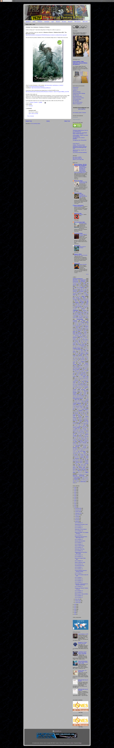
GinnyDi (76, 354)
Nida (87, 398)
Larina (74, 376)
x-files (86, 479)
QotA (79, 415)
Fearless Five (76, 345)
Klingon (86, 374)
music (85, 393)
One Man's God (76, 94)
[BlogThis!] (27, 104)
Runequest (83, 422)
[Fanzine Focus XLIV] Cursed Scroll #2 (83, 182)
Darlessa (79, 325)
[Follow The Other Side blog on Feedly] (77, 127)
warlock (74, 467)
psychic (83, 414)
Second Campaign (76, 427)
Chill (77, 312)
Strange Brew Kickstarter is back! (81, 524)
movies (74, 393)
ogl (84, 403)
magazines (74, 381)
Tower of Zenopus (78, 193)
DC (82, 326)
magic (83, 381)
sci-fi (84, 425)
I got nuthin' (85, 364)
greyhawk (80, 355)
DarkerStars (75, 325)
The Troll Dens (77, 245)
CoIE (86, 316)
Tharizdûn (84, 447)
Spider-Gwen (85, 435)
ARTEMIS (85, 293)
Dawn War (78, 326)
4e (83, 285)
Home (48, 121)
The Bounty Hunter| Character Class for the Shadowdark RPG (80, 131)
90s (73, 287)
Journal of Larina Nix (78, 371)
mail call (84, 382)
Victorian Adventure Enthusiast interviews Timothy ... (81, 571)
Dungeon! (74, 338)
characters (84, 310)
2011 (75, 607)
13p (83, 282)
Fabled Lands (77, 263)
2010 (75, 609)
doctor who (75, 331)
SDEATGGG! (75, 426)
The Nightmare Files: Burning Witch (79, 140)
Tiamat (84, 452)
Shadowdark (84, 428)
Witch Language (79, 474)
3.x (79, 285)
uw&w (81, 459)
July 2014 (77, 516)
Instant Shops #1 (76, 143)
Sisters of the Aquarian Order (79, 432)
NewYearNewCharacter (78, 398)
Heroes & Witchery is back (80, 562)
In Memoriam (84, 365)
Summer (78, 439)
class (87, 312)
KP (73, 375)
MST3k (81, 393)
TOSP (81, 453)
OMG (84, 404)
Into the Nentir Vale (78, 368)
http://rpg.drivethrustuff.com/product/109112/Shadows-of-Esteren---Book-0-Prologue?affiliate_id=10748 (47, 91)
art (80, 293)
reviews (86, 420)
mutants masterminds (77, 394)
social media (79, 433)
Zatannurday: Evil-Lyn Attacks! (81, 529)
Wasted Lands (82, 467)
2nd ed (74, 285)
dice (82, 328)
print (85, 413)
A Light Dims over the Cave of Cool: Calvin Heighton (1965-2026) (82, 652)
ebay (79, 338)
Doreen (81, 331)
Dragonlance (77, 335)
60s (76, 286)
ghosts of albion (84, 353)
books (87, 303)
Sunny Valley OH (84, 439)
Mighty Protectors (79, 387)
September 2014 (78, 513)
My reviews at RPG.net (77, 158)
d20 (87, 322)
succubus (74, 439)
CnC (75, 316)
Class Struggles (78, 313)
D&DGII (83, 322)
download (85, 331)
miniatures (86, 387)
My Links (64, 21)
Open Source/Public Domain (79, 405)
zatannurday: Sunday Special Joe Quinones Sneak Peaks (81, 584)
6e (78, 286)
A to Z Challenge (80, 287)
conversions (75, 321)
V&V (85, 459)
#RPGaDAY (83, 281)
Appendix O (28, 21)
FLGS (83, 347)
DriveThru (75, 337)
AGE (87, 291)
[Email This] (26, 104)
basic (83, 296)
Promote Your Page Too (76, 119)
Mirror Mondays (78, 388)
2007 (75, 614)
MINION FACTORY (78, 213)
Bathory (84, 297)
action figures (80, 288)
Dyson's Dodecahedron (79, 205)
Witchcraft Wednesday (78, 475)
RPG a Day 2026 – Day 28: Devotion (80, 255)
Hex (87, 359)
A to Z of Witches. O (79, 556)
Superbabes (75, 440)
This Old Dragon (76, 100)
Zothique (74, 482)
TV (78, 457)
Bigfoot (76, 300)
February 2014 (78, 600)
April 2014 (77, 521)
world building (77, 477)
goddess (81, 354)
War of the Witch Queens (77, 102)
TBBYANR (77, 446)
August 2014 (77, 514)
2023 (75, 492)
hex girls (75, 360)
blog (87, 301)
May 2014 (77, 519)
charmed (79, 311)
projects (74, 414)
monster (74, 389)
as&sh (74, 295)
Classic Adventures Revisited (77, 315)
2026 (75, 487)
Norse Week (81, 400)
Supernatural (86, 440)
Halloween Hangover (84, 356)
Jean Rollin (75, 370)
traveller (75, 454)
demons (76, 327)
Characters (40, 21)
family (85, 343)
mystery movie (85, 394)
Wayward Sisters (75, 468)
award (76, 296)
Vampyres (75, 463)
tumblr (76, 457)
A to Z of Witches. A (79, 597)
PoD (81, 413)
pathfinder (80, 410)
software (83, 433)
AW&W (87, 295)
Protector (78, 414)
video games (83, 464)
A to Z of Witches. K (79, 568)
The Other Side (75, 117)
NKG (83, 399)
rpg (80, 421)
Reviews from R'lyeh (78, 180)
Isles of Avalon (76, 369)
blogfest (77, 302)
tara (79, 445)
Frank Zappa (85, 348)
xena (73, 480)
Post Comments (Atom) (35, 123)
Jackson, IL (75, 90)
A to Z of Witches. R (79, 547)
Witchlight (74, 476)
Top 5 (77, 453)
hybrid (81, 364)
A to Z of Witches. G (79, 580)
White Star (80, 470)
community (80, 319)
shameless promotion (83, 429)
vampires (86, 462)
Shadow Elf (76, 428)
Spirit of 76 (74, 436)
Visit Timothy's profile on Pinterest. (79, 112)
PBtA (86, 410)
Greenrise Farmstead (78, 206)
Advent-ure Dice (83, 290)
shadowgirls (75, 429)
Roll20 (77, 421)
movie (85, 392)
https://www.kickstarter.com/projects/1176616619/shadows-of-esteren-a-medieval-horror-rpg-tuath (46, 34)
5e (87, 285)
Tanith (76, 445)
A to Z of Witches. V (79, 535)
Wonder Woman (82, 476)
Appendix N (75, 293)
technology (84, 446)
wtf (80, 479)
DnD (85, 330)
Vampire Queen (78, 462)
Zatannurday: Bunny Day (79, 549)
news (85, 397)
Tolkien (74, 453)
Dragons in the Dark (83, 264)
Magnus (79, 382)
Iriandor (86, 368)
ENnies (82, 342)
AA (87, 287)
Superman (80, 440)
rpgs (79, 422)
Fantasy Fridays (81, 344)
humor (80, 363)
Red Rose (85, 417)
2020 (75, 497)
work (87, 476)
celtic (85, 307)
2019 (75, 498)
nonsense (76, 400)
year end (77, 480)
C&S (73, 306)
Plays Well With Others (77, 96)
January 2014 (78, 602)
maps (78, 383)
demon (86, 326)
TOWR (84, 453)
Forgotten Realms (77, 348)
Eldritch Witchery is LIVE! (83, 634)
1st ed (79, 283)
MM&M (85, 388)
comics (86, 317)
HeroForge (83, 359)
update (83, 458)
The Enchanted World (77, 99)
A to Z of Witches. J (79, 573)
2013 (75, 604)
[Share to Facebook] (30, 104)
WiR (83, 472)
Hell (77, 359)
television (75, 447)
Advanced (75, 290)
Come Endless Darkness (78, 317)
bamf (79, 296)
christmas (82, 312)
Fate (87, 344)
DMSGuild (79, 330)
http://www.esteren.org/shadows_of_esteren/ (54, 85)
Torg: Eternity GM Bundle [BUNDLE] (80, 152)
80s (85, 286)
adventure (75, 291)
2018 (75, 500)
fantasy (74, 344)
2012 (75, 606)
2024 (75, 490)
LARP (80, 376)
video (77, 464)
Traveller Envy (83, 454)
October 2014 (78, 511)
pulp (86, 414)
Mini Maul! (81, 214)
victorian (86, 463)
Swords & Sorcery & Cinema (78, 97)
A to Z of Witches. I (78, 577)
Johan (87, 370)
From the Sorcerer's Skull (79, 222)
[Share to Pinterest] (31, 104)
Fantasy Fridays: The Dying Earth (82, 671)
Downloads (46, 21)
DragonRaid (74, 336)
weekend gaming (82, 468)
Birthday (81, 300)
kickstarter (31, 105)
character (75, 310)
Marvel (86, 383)
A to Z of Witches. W (79, 530)
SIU (86, 432)
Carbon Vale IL (86, 306)
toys (87, 453)
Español (74, 343)
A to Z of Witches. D (79, 590)
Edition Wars (85, 338)
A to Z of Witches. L (79, 567)
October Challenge (77, 403)
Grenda (74, 355)
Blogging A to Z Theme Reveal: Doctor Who (82, 643)
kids (73, 374)
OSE (85, 408)
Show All (87, 274)
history (86, 360)
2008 (75, 612)
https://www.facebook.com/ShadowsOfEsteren (41, 87)
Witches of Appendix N (77, 103)
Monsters (58, 21)
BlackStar (82, 301)
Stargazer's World (77, 254)
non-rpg (87, 399)
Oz (75, 410)
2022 (75, 494)
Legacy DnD (85, 376)
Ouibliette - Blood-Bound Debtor (79, 145)
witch (86, 472)
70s (81, 286)
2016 (75, 503)
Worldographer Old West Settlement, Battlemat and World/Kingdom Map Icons (80, 147)
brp (81, 305)
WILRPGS (79, 472)
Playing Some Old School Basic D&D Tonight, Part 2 (81, 537)
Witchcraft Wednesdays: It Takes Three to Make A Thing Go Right (83, 662)
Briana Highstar (77, 305)
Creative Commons (77, 322)
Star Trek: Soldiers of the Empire (83, 235)
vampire (86, 460)
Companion (75, 320)
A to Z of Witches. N (79, 560)
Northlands (86, 400)
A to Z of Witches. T (79, 542)
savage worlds (77, 425)
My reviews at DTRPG (77, 157)
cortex (81, 321)
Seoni (83, 427)
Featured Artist (75, 87)
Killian (77, 374)
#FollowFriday (75, 281)
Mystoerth (70, 21)
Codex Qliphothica (81, 316)
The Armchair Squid (78, 233)
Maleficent (74, 383)
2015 (75, 505)
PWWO (74, 415)
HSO (74, 363)
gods (86, 354)
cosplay (86, 321)
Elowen (76, 341)
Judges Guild (85, 371)
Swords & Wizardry (82, 442)
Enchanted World (76, 342)
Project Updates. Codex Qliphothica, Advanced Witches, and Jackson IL (80, 63)
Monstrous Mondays (77, 91)
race (86, 415)
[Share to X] (28, 104)
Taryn (87, 445)
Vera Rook (81, 463)
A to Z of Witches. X (79, 527)
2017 (75, 502)
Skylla (74, 433)
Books (34, 21)
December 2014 (78, 508)
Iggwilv (79, 365)
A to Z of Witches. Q (79, 550)
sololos (72, 743)
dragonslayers (80, 336)
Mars (82, 383)
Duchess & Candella (83, 337)
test (80, 447)
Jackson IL (84, 369)
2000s (85, 283)
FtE (78, 350)
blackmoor (76, 301)
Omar (80, 404)
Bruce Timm (85, 305)
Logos (52, 21)
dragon (85, 332)
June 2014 (77, 518)
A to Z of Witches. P (79, 554)
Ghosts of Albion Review (79, 545)
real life (80, 417)
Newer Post (29, 121)
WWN (83, 479)
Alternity (77, 292)
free (73, 349)
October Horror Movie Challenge (79, 93)
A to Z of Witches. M (79, 564)
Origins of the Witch (79, 408)
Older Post (67, 121)
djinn (75, 330)
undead (87, 457)
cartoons (81, 307)
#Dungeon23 (83, 279)
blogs (83, 302)
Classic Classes (86, 315)
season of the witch (82, 426)
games (74, 351)
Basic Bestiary (76, 297)
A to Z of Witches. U (79, 539)
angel (81, 292)
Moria (81, 392)
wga (78, 469)
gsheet (86, 355)
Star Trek (86, 436)
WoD (78, 476)
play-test (76, 413)
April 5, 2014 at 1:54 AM (33, 113)
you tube (77, 481)
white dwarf (83, 469)
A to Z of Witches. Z (79, 522)
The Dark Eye (82, 448)
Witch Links (85, 21)
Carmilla (75, 307)
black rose (86, 300)
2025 (75, 489)
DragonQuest (84, 335)
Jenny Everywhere (81, 370)
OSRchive (78, 409)
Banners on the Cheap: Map (78, 159)
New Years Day (80, 397)
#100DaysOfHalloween (78, 278)
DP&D (74, 332)
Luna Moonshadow (84, 380)
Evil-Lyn (78, 343)
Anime (85, 292)
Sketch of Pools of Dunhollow (82, 247)
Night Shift (77, 399)
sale (81, 423)
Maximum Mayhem (82, 384)
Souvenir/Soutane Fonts (79, 565)
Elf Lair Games (85, 339)
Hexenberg (81, 360)
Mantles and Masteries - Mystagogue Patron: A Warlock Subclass (80, 133)
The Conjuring (75, 448)
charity (74, 311)
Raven (74, 416)
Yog (73, 481)
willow (74, 472)
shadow (87, 427)
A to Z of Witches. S (79, 544)
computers (83, 320)
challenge (83, 308)
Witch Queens (77, 21)
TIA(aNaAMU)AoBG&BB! (76, 452)
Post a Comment (30, 116)
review (80, 420)
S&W (78, 423)
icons (75, 365)
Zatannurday (83, 481)
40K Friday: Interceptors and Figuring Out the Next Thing (83, 196)
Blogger (80, 743)
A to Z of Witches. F (79, 582)
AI (74, 292)
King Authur (81, 374)
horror (83, 362)
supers (75, 441)
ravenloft (79, 416)
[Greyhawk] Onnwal (82, 223)
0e (80, 282)
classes (84, 313)
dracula (79, 332)
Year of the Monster (84, 480)
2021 (75, 495)
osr (73, 409)
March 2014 (77, 599)
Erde (86, 342)
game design (83, 350)
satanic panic (85, 423)
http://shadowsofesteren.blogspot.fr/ (36, 86)
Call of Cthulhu (78, 306)
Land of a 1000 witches (81, 375)
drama (86, 336)
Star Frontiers (80, 436)
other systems (85, 409)
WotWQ (75, 479)
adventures (81, 291)
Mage (79, 381)
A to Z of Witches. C (79, 592)
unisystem (77, 458)
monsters (83, 389)
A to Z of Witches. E (79, 586)
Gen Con (76, 353)
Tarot (84, 445)
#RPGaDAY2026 (75, 282)
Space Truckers (80, 434)
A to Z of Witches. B (79, 595)
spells (80, 435)
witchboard (85, 474)
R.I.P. (83, 415)
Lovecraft (76, 380)
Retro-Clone (75, 420)
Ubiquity (81, 457)
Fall (81, 343)
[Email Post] (44, 102)
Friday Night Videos (79, 349)
